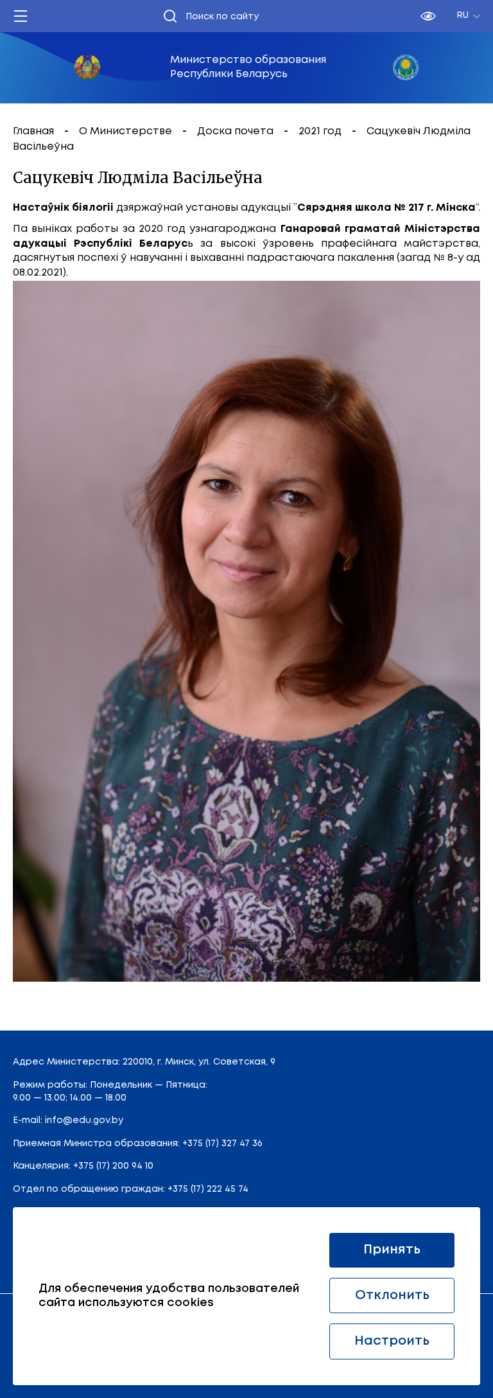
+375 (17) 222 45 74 (208, 1189)
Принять (391, 1250)
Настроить (391, 1341)
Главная (34, 131)
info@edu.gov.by (84, 1120)
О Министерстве (127, 131)
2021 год (321, 131)
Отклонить (392, 1295)
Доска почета (236, 131)
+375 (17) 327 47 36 (222, 1143)
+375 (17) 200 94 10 (113, 1166)
